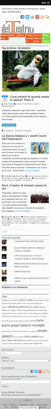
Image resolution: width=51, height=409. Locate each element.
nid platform (9, 130)
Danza (20, 35)
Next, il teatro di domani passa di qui (24, 187)
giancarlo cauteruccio (17, 313)
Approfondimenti (8, 106)
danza (37, 303)
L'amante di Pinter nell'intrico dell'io (29, 241)
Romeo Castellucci (18, 337)
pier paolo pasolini (16, 331)
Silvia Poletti (8, 104)
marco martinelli (29, 321)
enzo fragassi (7, 221)
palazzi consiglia (32, 325)
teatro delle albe (27, 340)
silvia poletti (31, 336)
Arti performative (35, 176)
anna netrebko (13, 300)
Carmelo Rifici (30, 303)
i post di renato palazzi (14, 316)
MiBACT (18, 180)
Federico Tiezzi (21, 310)
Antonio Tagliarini (38, 300)
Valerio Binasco (18, 343)
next (16, 223)
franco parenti (34, 221)
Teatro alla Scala (15, 340)
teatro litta (6, 225)
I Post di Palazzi (46, 38)
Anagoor (5, 300)
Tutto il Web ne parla (37, 38)
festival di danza (8, 180)
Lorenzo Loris (26, 316)
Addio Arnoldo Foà (22, 271)
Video (7, 407)
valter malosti (28, 343)
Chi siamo (14, 407)
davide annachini (17, 306)
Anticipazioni (41, 216)
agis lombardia (15, 218)
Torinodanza (10, 343)
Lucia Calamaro (42, 316)
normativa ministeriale (23, 130)
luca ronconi (33, 316)
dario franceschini (29, 218)
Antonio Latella (26, 300)
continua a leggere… (33, 170)
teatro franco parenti (38, 340)
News (11, 35)
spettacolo (45, 223)
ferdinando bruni (32, 310)
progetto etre (35, 223)
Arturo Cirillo (12, 303)
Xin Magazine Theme (25, 402)
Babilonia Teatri (21, 303)
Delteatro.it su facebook (15, 287)
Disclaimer (42, 407)
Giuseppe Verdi (37, 313)
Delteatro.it (28, 400)
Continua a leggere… (23, 211)
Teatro (4, 218)
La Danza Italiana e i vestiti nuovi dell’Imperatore (24, 137)
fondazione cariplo (20, 221)
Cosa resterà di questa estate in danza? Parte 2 (29, 98)
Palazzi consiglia (29, 38)
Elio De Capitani (33, 307)
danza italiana (40, 178)
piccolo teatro (6, 331)
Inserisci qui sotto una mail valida (10, 379)
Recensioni (4, 37)
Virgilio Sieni (37, 343)
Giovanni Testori (28, 313)
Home (5, 404)
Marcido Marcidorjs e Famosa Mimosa (13, 321)
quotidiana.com (25, 331)
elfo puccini (42, 218)
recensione (33, 331)
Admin (18, 216)
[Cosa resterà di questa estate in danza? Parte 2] (25, 72)
